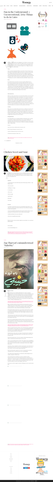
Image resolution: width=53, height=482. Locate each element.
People (11, 5)
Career (11, 461)
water (29, 232)
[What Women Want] (26, 2)
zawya (13, 138)
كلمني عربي (1, 5)
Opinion (49, 5)
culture (19, 137)
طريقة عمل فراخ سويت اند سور (23, 233)
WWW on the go (45, 5)
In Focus (8, 5)
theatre (11, 138)
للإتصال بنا (11, 471)
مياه (13, 233)
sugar (25, 232)
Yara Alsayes (10, 19)
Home (4, 5)
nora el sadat (10, 154)
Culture (40, 5)
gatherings (25, 137)
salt (19, 232)
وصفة (8, 233)
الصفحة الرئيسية (11, 466)
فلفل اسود (16, 233)
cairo (17, 137)
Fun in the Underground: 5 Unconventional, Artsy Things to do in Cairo (18, 14)
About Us (11, 456)
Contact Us (11, 460)
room (27, 137)
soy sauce (23, 232)
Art (12, 137)
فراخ (19, 233)
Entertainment (35, 5)
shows (29, 137)
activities (10, 137)
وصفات (9, 233)
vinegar (27, 232)
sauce (21, 232)
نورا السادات (11, 233)
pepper (16, 232)
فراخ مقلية (18, 233)
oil (14, 232)
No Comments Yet (8, 140)
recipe (18, 232)
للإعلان (11, 470)
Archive (11, 457)
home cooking (12, 232)
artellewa (14, 137)
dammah (21, 137)
